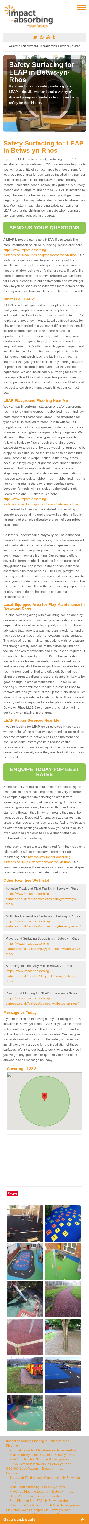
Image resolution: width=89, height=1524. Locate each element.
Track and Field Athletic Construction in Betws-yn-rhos (45, 1480)
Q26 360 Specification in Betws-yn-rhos (34, 1468)
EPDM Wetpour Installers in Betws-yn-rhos (40, 1464)
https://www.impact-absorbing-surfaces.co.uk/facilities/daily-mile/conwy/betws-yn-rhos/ (42, 976)
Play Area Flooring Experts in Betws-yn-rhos (41, 1491)
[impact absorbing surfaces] (30, 16)
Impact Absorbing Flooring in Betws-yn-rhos (37, 1441)
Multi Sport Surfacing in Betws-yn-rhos (37, 1487)
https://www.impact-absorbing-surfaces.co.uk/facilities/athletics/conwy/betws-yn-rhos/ (41, 899)
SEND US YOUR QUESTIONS (44, 227)
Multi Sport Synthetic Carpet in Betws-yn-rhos (42, 1455)
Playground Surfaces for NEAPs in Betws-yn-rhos (45, 1505)
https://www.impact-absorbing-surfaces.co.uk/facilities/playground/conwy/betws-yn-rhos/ (43, 949)
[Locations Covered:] (5, 6)
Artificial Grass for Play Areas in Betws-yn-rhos (43, 1450)
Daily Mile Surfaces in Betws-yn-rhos (36, 1496)
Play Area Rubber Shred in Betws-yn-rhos (40, 1459)
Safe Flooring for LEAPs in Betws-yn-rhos (39, 1500)
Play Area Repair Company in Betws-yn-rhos (38, 1510)
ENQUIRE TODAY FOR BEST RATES (44, 771)
